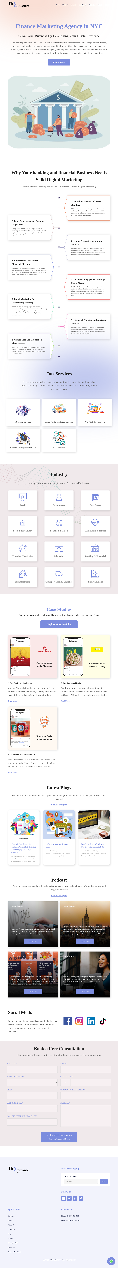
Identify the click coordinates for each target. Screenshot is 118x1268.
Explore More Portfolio (59, 624)
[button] (65, 5)
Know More (59, 62)
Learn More (33, 941)
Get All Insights (59, 804)
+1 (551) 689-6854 (72, 1216)
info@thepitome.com (73, 1220)
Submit (104, 1181)
